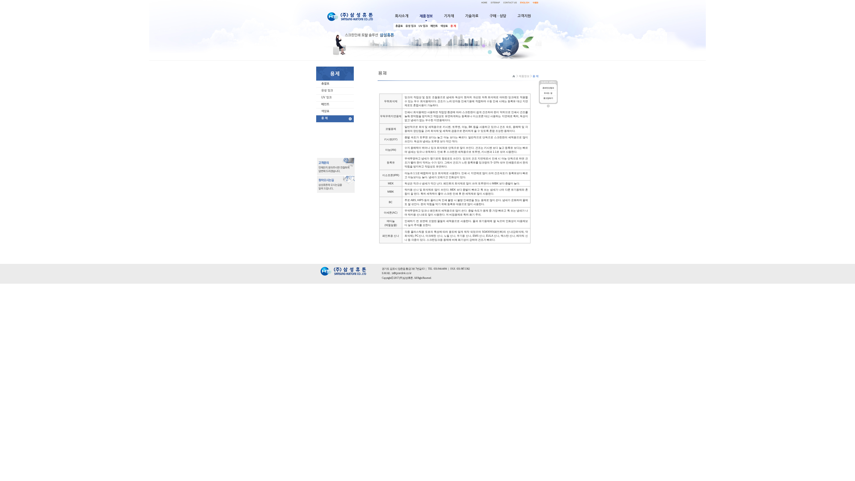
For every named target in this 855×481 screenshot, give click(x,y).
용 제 (324, 118)
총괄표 (325, 83)
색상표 (325, 111)
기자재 (449, 16)
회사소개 (401, 16)
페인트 (325, 104)
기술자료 (471, 16)
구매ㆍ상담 (498, 16)
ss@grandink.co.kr (401, 273)
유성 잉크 (327, 90)
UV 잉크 (326, 97)
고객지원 (524, 16)
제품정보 (524, 76)
